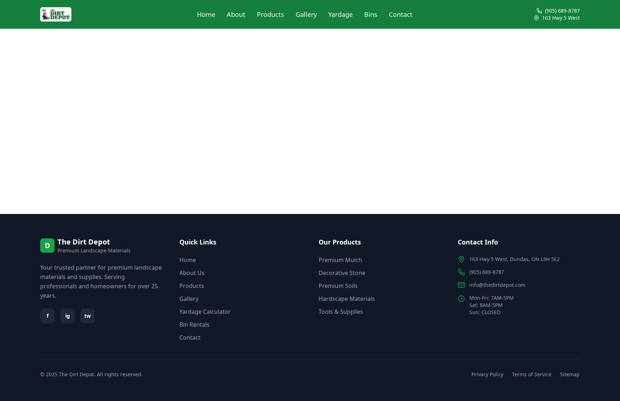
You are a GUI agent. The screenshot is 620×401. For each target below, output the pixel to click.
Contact (401, 14)
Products (270, 14)
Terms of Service (531, 374)
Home (206, 14)
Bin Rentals (194, 324)
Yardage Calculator (205, 312)
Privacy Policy (487, 374)
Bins (370, 14)
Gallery (306, 14)
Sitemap (570, 374)
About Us (192, 273)
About (236, 14)
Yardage (340, 14)
